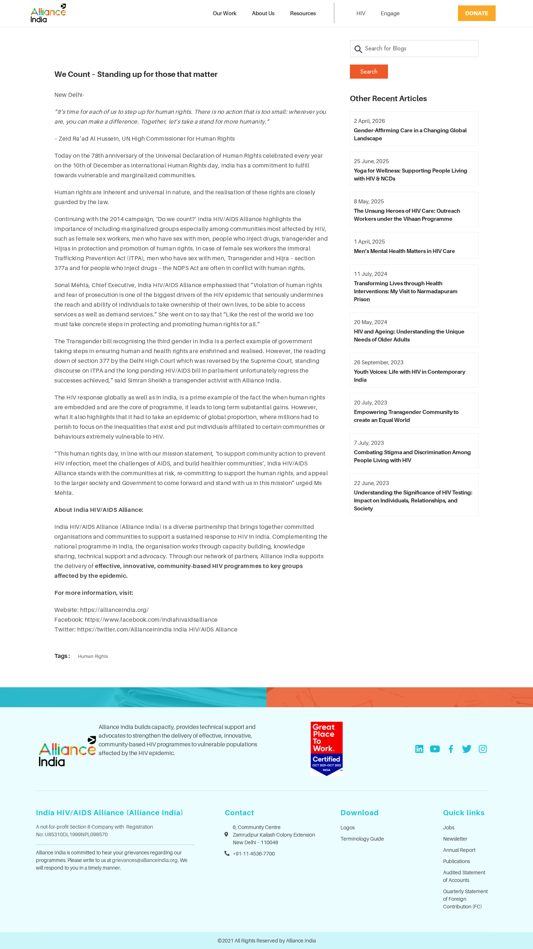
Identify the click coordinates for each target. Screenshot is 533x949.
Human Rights (93, 656)
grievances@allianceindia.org (145, 860)
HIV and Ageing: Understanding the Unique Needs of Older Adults (409, 335)
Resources (303, 13)
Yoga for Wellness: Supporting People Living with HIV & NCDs (410, 174)
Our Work (224, 13)
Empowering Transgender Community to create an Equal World (406, 416)
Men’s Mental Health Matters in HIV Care (404, 251)
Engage (390, 13)
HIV (360, 13)
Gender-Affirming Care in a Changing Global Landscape (410, 134)
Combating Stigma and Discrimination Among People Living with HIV (412, 456)
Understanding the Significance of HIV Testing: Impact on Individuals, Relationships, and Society (413, 500)
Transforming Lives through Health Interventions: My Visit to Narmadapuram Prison (406, 291)
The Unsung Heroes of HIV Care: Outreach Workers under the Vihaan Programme (407, 214)
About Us (263, 13)
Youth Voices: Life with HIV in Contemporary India (409, 375)
